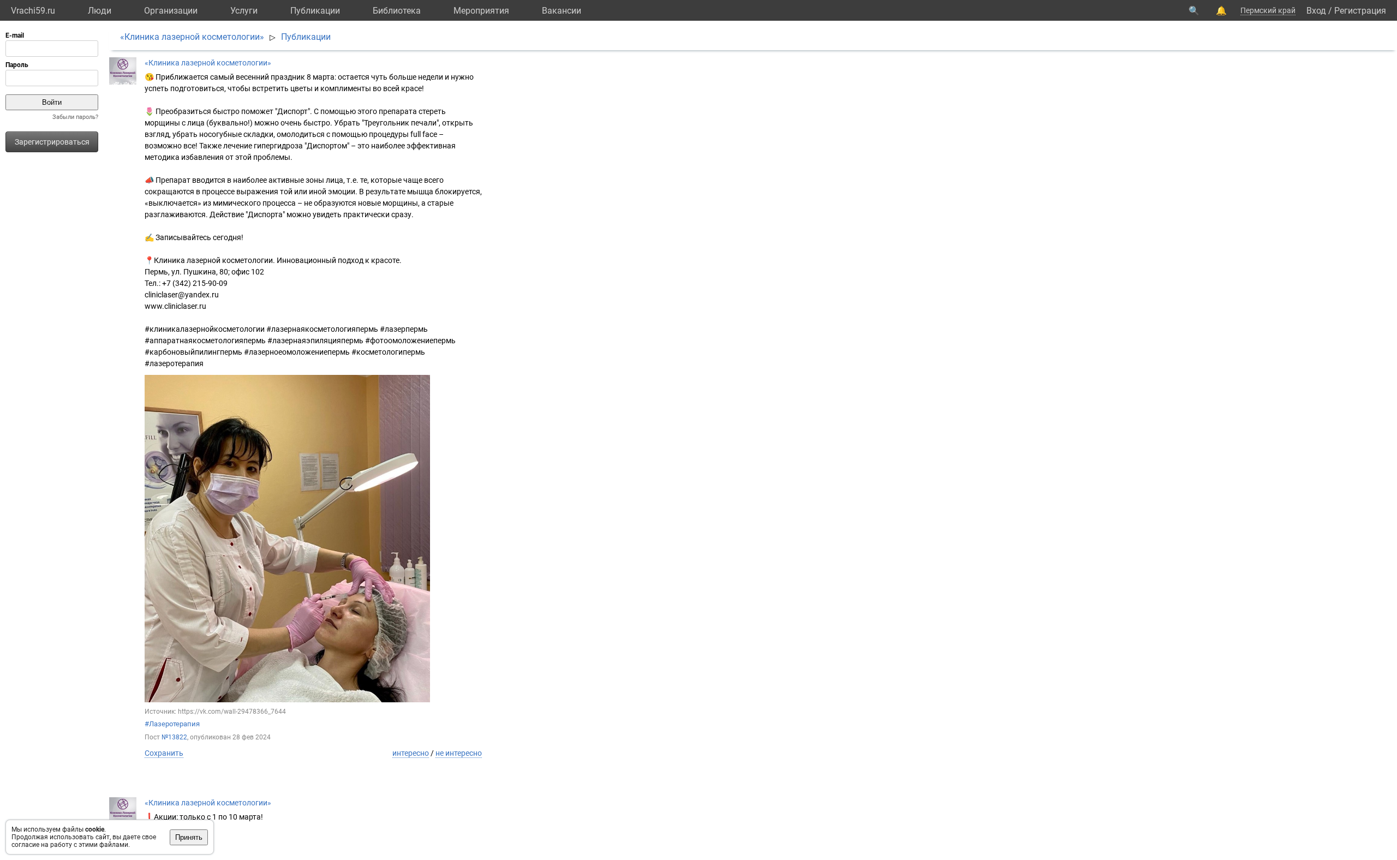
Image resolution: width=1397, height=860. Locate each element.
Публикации (315, 10)
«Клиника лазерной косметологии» (192, 37)
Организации (171, 10)
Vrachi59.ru (33, 10)
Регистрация (1360, 10)
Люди (99, 10)
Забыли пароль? (75, 117)
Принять (188, 837)
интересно (410, 753)
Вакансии (561, 10)
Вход (1316, 10)
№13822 (174, 737)
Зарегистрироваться (52, 142)
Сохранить (164, 753)
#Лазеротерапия (172, 724)
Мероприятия (481, 10)
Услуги (244, 10)
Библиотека (397, 10)
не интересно (458, 753)
